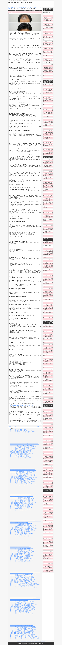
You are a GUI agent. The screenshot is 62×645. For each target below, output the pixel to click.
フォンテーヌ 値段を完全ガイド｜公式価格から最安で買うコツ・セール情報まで (48, 373)
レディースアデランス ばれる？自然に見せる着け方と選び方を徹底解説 (48, 251)
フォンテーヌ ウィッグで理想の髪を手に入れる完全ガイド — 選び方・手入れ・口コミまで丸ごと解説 (48, 335)
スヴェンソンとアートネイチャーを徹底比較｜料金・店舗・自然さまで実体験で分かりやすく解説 (48, 561)
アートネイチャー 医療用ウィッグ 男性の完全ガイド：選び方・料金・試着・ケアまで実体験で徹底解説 (23, 485)
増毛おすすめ (29, 641)
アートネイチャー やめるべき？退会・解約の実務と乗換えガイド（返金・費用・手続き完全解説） (23, 581)
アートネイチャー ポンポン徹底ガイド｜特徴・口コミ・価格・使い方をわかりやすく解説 (21, 635)
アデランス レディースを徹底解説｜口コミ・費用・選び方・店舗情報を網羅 (48, 92)
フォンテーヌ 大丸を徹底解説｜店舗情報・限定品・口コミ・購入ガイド (48, 402)
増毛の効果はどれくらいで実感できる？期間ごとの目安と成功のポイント (48, 34)
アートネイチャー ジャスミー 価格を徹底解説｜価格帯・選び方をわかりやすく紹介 (48, 183)
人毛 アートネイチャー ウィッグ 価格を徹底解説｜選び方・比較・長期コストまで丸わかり (48, 480)
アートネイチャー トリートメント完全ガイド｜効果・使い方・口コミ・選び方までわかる (21, 533)
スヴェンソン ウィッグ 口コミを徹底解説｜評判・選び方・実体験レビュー (48, 533)
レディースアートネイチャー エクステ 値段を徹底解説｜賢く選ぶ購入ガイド (48, 444)
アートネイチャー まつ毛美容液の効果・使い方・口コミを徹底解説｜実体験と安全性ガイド (22, 555)
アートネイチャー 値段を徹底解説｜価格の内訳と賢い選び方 (18, 429)
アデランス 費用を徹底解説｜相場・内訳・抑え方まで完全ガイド (48, 90)
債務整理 (33, 641)
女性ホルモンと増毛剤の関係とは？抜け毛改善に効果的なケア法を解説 (48, 52)
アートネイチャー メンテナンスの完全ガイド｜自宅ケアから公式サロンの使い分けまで (21, 573)
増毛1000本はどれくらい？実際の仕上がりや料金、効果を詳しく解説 (48, 60)
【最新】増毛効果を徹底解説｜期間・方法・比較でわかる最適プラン (21, 405)
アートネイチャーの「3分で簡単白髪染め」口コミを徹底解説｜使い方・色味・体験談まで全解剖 (22, 475)
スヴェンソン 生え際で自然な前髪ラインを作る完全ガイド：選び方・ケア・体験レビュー (48, 504)
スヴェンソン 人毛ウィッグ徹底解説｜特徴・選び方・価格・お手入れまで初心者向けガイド (48, 513)
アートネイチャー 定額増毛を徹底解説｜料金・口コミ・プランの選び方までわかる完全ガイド (22, 529)
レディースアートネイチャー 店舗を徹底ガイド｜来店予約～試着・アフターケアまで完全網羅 (48, 422)
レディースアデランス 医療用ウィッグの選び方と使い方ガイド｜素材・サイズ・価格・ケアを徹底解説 (48, 312)
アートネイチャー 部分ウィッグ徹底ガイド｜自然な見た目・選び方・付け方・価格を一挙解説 (22, 626)
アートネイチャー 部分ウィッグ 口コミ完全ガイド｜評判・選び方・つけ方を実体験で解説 (22, 630)
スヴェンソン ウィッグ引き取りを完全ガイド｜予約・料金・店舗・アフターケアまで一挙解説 (48, 545)
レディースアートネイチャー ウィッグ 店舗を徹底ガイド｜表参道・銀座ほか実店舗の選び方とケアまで (48, 470)
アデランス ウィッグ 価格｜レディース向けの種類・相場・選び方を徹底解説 (48, 273)
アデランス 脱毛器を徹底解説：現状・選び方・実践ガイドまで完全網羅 (48, 100)
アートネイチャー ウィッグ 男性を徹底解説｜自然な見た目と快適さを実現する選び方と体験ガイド (48, 193)
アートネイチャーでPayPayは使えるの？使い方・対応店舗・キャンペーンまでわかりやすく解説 (22, 634)
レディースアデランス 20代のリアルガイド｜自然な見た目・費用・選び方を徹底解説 (48, 305)
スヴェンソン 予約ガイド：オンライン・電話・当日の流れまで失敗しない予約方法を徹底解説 (48, 494)
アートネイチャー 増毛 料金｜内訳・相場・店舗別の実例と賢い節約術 (19, 458)
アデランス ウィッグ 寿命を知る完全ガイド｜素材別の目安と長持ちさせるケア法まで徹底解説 (48, 116)
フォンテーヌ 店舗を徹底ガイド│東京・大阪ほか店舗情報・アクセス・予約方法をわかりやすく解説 (48, 376)
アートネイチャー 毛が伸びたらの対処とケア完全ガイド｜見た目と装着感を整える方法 (21, 503)
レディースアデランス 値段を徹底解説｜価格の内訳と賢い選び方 (48, 245)
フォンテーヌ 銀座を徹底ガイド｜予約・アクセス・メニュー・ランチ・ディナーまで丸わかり (48, 396)
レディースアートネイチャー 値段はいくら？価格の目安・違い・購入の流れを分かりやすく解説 (48, 438)
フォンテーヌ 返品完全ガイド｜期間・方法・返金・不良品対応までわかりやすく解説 (48, 389)
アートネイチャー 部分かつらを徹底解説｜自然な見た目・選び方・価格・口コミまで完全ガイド (22, 628)
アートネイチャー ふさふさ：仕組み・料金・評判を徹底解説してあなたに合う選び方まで (21, 548)
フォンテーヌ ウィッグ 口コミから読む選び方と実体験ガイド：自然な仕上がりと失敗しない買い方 (48, 345)
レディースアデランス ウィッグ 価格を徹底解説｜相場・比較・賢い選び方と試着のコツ (48, 257)
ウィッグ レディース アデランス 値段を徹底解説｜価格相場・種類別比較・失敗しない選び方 (48, 302)
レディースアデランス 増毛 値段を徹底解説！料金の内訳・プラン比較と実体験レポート (48, 289)
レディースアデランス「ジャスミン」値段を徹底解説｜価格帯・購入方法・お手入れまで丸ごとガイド (48, 292)
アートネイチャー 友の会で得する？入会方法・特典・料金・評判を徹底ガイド (20, 532)
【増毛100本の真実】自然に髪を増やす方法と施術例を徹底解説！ (48, 62)
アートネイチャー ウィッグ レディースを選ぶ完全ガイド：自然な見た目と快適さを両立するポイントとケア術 (24, 444)
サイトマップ (43, 641)
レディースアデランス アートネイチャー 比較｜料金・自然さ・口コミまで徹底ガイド (48, 308)
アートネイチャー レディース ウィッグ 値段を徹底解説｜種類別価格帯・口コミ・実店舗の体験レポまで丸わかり (25, 599)
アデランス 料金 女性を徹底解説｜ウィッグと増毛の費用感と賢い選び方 (48, 140)
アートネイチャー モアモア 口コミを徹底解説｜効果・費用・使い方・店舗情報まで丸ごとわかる (22, 579)
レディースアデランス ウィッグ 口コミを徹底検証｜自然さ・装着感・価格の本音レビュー (48, 263)
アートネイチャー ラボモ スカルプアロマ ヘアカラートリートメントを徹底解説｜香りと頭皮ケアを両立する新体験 (25, 584)
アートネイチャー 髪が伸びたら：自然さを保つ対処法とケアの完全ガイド (19, 495)
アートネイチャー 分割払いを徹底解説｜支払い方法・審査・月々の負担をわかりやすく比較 (22, 631)
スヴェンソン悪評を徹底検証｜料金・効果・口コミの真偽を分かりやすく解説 (48, 555)
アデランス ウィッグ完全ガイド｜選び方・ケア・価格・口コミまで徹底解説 (48, 104)
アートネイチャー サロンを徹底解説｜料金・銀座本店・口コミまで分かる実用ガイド (21, 505)
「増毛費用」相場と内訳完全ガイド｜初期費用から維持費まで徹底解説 (48, 22)
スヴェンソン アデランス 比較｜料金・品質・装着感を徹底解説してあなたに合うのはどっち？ (48, 552)
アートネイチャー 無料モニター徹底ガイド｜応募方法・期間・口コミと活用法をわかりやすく (22, 560)
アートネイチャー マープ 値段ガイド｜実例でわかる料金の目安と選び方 (19, 557)
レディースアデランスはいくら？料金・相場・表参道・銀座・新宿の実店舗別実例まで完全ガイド (48, 315)
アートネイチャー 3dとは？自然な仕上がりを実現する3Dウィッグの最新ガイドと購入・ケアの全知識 (23, 477)
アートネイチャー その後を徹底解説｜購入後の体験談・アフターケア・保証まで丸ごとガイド (22, 520)
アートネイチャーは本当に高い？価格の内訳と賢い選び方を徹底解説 (19, 522)
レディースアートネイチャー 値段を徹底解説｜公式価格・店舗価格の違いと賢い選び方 (48, 409)
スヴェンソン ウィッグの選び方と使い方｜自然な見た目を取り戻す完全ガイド (48, 500)
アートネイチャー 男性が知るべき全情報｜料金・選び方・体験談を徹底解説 (20, 612)
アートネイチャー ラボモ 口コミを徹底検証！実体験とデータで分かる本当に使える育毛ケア (22, 585)
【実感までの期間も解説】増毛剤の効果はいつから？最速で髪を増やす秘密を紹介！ (48, 55)
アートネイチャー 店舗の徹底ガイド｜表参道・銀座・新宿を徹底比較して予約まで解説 (48, 178)
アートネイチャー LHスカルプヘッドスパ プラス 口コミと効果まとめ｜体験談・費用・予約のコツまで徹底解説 (24, 638)
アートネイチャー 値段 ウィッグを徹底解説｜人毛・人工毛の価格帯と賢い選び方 (20, 536)
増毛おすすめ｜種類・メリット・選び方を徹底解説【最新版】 (20, 2)
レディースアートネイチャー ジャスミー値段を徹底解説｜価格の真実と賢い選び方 (48, 418)
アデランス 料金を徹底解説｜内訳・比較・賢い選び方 (48, 95)
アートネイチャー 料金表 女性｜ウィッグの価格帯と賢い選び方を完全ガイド (20, 455)
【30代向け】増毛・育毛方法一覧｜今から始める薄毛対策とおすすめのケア (48, 75)
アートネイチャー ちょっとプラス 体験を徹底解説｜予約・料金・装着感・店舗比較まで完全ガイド (23, 525)
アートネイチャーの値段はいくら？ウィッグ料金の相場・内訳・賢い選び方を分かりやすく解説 (22, 448)
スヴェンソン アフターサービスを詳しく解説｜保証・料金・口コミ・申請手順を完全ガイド (48, 564)
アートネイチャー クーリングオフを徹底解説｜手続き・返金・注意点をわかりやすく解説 (21, 499)
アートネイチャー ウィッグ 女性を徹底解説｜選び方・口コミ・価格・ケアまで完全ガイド (22, 445)
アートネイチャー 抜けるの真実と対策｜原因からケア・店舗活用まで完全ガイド (20, 535)
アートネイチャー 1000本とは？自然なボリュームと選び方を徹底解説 (19, 473)
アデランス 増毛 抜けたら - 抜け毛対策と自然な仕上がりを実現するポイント (48, 84)
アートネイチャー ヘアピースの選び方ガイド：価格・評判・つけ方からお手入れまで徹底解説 (22, 551)
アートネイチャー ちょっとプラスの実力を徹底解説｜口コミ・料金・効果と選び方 (21, 523)
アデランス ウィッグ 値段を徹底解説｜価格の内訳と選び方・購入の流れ (48, 122)
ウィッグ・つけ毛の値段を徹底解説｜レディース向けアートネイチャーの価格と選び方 (48, 451)
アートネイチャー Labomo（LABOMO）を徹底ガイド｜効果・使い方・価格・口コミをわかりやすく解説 (23, 636)
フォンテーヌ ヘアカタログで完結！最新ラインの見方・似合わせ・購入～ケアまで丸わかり (48, 351)
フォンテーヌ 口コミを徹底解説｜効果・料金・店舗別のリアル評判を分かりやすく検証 (48, 370)
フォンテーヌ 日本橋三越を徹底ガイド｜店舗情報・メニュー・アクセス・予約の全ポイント (48, 399)
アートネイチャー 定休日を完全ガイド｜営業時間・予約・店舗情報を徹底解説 (20, 531)
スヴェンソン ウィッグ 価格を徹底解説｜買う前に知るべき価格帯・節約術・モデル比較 (48, 526)
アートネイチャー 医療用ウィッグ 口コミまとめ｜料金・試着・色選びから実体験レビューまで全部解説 (23, 484)
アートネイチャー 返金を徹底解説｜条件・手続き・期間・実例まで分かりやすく (20, 553)
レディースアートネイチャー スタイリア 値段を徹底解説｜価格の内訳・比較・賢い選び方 (48, 448)
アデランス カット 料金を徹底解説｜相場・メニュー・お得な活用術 (48, 147)
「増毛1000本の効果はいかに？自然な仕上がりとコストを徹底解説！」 (48, 57)
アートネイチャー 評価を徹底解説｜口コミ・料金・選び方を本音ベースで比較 (20, 547)
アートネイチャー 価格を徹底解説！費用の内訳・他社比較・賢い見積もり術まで (20, 494)
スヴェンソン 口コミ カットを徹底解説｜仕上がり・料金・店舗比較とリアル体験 (48, 516)
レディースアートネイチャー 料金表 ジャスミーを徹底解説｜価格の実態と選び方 (48, 457)
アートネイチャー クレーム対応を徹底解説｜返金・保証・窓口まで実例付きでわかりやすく (22, 500)
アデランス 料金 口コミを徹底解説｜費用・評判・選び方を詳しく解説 (48, 143)
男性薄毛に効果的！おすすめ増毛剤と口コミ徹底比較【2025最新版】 (48, 41)
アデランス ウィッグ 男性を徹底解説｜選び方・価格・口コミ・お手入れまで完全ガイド (48, 124)
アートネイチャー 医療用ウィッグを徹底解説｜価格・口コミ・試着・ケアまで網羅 (21, 483)
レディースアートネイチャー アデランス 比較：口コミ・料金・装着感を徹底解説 (48, 483)
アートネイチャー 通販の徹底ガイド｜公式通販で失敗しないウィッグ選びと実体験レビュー (22, 526)
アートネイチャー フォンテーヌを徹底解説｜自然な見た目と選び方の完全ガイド (20, 549)
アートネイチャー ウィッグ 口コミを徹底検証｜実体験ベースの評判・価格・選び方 (48, 190)
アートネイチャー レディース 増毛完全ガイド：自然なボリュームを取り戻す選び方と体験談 (22, 601)
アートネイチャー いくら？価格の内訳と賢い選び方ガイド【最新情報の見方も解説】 (48, 174)
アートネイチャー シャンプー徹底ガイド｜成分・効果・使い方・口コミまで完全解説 (21, 507)
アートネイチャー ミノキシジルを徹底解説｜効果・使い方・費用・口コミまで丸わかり (21, 559)
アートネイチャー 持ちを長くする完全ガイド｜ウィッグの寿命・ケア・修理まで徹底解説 (21, 576)
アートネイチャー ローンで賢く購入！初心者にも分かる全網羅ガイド (19, 602)
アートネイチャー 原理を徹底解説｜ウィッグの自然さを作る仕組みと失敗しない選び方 (21, 605)
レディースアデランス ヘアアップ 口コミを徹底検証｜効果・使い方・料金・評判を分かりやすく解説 (48, 282)
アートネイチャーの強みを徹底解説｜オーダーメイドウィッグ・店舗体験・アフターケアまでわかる (23, 527)
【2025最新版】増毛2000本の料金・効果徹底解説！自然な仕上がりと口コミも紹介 (48, 71)
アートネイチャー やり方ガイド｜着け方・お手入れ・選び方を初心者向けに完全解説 (21, 580)
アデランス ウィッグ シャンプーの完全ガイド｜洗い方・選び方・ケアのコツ (48, 119)
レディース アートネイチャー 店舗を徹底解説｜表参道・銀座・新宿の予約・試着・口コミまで (22, 469)
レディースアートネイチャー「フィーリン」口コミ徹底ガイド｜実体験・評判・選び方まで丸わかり (48, 477)
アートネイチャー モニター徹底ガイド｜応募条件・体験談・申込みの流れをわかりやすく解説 (22, 577)
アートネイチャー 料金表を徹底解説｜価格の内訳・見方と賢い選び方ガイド (20, 454)
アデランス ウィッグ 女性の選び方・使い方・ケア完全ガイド (48, 130)
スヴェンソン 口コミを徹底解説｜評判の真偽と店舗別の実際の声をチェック (48, 497)
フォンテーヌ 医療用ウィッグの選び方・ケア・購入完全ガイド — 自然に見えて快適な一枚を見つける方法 (48, 329)
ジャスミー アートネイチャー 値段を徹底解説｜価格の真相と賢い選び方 (19, 452)
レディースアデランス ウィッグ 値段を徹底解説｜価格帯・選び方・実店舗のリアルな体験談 (48, 260)
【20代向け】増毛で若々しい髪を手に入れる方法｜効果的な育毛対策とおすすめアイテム (48, 68)
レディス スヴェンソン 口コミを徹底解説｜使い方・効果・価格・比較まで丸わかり (48, 523)
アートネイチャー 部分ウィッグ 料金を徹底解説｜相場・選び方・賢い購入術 (20, 456)
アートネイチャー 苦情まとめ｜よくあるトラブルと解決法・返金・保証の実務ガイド (21, 501)
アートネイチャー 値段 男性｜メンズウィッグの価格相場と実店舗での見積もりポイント (21, 447)
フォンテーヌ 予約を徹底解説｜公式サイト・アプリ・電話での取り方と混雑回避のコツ (48, 386)
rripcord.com (18, 641)
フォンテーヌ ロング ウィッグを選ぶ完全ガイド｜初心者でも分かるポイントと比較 (48, 363)
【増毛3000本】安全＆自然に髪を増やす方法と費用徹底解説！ (48, 77)
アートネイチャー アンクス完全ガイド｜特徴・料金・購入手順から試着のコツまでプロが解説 (22, 481)
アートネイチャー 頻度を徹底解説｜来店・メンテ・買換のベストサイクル (19, 546)
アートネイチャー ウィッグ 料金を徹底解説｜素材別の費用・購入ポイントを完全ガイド (48, 186)
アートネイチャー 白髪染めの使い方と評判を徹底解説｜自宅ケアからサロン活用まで (21, 510)
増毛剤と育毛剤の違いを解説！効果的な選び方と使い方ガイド (48, 46)
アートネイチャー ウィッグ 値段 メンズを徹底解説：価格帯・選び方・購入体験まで (48, 196)
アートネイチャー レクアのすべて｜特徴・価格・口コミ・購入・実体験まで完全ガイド (21, 598)
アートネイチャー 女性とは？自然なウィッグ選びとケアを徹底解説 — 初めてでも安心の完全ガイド (23, 607)
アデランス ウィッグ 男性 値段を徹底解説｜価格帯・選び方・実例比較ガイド (48, 128)
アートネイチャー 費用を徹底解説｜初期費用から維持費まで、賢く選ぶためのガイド (21, 430)
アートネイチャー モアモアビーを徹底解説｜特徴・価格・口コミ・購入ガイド (20, 575)
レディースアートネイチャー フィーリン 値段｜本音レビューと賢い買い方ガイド (48, 428)
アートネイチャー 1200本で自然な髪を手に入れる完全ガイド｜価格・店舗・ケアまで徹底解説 (22, 471)
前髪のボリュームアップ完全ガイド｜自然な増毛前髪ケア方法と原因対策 (48, 27)
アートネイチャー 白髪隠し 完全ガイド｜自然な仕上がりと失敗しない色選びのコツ (21, 508)
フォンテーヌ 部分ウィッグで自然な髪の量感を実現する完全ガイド (48, 357)
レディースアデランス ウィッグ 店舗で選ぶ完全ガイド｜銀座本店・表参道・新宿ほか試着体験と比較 (48, 266)
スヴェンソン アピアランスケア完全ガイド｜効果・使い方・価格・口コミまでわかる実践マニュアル (48, 570)
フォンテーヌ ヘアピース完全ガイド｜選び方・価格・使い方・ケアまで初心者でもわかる (48, 348)
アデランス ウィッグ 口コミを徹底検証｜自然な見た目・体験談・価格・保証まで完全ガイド (48, 137)
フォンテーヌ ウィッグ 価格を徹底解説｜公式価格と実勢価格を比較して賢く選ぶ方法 (48, 342)
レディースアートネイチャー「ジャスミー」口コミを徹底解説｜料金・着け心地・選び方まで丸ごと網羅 (48, 473)
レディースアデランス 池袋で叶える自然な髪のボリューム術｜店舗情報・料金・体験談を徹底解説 (48, 318)
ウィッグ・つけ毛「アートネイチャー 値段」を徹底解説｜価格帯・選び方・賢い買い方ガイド (48, 235)
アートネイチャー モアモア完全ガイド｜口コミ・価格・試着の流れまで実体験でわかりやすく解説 (23, 574)
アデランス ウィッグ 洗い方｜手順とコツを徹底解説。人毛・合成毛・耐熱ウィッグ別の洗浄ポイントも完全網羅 (48, 134)
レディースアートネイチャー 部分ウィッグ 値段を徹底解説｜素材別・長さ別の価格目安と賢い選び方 (48, 460)
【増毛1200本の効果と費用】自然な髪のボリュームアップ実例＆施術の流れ (48, 65)
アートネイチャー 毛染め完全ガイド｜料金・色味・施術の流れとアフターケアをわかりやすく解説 (23, 502)
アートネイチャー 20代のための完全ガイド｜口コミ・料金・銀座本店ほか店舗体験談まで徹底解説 (23, 474)
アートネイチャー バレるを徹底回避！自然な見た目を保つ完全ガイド (19, 433)
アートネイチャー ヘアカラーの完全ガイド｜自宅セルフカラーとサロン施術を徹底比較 (21, 550)
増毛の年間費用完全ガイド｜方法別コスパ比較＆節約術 (48, 18)
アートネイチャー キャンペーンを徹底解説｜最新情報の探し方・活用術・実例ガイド (21, 497)
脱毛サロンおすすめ (23, 641)
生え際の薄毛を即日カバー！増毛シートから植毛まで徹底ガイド (48, 20)
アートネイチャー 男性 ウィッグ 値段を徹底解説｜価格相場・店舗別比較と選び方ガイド (21, 611)
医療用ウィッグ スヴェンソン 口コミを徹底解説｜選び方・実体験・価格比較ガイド (48, 520)
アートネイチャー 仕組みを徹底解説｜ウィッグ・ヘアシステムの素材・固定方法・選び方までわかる (23, 509)
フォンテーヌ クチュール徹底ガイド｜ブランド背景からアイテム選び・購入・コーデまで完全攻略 (48, 392)
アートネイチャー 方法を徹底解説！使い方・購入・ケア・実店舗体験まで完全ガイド (21, 554)
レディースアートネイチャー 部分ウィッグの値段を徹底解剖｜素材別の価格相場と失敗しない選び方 (48, 415)
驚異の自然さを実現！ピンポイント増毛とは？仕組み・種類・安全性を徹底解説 (48, 31)
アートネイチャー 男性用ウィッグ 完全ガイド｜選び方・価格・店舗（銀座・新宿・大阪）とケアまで (23, 613)
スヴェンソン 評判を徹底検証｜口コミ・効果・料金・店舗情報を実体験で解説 (48, 507)
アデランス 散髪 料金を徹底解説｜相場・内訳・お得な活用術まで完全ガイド (48, 150)
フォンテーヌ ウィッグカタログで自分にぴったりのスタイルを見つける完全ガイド (48, 338)
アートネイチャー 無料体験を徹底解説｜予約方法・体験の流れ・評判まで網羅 (20, 561)
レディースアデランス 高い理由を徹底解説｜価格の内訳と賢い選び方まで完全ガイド (48, 248)
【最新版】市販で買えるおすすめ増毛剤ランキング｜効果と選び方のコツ (48, 49)
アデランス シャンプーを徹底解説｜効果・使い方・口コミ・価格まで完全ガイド (48, 107)
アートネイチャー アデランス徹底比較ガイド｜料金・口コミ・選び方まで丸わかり (21, 478)
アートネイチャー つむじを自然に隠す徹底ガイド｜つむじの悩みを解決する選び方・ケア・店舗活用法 (23, 528)
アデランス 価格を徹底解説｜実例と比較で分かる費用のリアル (48, 98)
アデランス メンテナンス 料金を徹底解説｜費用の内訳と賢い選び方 (48, 145)
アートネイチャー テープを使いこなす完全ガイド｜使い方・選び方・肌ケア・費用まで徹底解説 (22, 530)
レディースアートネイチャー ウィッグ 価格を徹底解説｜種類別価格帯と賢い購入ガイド (48, 431)
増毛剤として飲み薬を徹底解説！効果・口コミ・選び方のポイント (48, 39)
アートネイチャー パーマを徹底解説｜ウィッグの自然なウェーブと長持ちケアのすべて (21, 633)
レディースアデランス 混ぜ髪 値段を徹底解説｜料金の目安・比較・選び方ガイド (48, 295)
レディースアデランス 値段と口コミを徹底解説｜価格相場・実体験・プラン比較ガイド (48, 286)
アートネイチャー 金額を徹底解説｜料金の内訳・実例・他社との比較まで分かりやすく (21, 496)
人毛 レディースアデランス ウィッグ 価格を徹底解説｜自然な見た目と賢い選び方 (48, 279)
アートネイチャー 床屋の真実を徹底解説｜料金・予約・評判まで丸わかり (19, 534)
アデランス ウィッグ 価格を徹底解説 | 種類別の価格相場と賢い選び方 (48, 113)
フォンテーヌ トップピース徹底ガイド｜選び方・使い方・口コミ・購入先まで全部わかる (48, 367)
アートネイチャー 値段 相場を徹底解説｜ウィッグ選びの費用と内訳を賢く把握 (20, 450)
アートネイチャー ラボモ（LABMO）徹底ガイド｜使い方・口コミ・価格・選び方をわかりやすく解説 (23, 583)
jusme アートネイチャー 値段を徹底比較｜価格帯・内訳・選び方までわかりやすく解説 (21, 453)
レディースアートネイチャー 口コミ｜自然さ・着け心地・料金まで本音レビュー (48, 425)
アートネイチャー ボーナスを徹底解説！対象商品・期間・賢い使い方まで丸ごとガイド (21, 632)
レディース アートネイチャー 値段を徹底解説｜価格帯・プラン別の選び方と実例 (20, 451)
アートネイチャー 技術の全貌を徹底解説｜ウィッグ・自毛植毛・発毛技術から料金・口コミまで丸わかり (23, 604)
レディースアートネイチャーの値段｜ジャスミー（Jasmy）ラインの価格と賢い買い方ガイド (48, 441)
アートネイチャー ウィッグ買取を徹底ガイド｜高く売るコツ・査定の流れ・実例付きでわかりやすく (23, 446)
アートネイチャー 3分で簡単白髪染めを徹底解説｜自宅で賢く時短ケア (19, 476)
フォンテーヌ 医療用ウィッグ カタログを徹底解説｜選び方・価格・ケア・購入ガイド (48, 332)
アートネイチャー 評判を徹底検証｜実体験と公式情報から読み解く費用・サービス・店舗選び (22, 431)
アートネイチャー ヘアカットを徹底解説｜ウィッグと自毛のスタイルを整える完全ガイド (21, 552)
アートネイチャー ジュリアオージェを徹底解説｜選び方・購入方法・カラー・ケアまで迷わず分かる (23, 609)
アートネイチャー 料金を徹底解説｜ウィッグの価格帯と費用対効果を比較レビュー (21, 432)
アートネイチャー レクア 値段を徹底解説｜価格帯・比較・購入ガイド (19, 600)
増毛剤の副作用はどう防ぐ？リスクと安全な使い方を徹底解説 (48, 44)
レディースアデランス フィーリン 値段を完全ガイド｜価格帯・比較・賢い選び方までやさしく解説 (48, 299)
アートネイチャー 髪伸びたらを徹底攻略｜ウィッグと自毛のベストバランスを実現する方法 (22, 603)
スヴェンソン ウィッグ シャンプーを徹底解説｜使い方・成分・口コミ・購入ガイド (48, 539)
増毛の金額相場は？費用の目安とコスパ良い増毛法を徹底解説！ (48, 37)
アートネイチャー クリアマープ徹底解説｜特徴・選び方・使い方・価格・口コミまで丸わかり (22, 498)
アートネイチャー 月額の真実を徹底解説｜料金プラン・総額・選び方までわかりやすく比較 (22, 606)
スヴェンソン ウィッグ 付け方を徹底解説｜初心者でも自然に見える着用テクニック (48, 542)
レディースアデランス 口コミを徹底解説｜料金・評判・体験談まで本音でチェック (48, 242)
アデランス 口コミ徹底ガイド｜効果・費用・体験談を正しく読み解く (48, 87)
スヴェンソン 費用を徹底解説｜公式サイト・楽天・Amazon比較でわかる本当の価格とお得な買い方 (48, 510)
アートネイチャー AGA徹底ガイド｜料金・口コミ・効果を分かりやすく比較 (20, 482)
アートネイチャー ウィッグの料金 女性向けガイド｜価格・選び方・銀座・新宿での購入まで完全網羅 (23, 459)
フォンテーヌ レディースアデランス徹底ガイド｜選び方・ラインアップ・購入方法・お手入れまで (48, 326)
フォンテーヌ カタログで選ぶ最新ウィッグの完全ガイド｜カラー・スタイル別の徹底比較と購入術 (48, 383)
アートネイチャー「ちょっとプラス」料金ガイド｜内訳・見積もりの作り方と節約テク (21, 457)
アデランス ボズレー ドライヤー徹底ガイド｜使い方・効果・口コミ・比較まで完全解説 (48, 110)
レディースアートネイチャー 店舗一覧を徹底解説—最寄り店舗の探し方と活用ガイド (48, 467)
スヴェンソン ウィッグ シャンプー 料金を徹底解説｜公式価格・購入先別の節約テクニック (48, 549)
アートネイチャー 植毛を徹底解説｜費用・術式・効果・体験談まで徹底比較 (20, 506)
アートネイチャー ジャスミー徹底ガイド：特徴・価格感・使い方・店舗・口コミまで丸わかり (22, 608)
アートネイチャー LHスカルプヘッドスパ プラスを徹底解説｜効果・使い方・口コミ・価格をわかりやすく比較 (24, 637)
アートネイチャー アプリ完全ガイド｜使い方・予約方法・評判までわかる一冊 (20, 480)
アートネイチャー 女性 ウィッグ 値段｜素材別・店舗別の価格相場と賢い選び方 (20, 610)
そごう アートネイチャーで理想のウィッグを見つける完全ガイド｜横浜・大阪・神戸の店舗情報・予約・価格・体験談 (25, 521)
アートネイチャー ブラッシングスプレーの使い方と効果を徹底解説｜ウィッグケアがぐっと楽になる (23, 629)
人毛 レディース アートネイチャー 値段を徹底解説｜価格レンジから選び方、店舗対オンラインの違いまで (48, 454)
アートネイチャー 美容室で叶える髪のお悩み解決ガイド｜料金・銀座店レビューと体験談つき (22, 624)
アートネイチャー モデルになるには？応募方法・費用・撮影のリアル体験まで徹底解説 (21, 578)
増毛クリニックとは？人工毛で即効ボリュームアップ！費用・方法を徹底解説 (48, 15)
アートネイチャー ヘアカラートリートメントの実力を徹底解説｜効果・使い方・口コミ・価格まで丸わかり (24, 562)
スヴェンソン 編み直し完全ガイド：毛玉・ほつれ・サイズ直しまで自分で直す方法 (48, 567)
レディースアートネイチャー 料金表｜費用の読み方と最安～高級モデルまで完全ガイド (48, 412)
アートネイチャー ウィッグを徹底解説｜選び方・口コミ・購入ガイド (48, 180)
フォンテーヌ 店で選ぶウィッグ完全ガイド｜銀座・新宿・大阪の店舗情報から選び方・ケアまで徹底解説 (48, 380)
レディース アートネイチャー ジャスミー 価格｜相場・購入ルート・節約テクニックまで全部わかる (23, 470)
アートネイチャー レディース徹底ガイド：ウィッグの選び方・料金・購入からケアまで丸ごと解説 (23, 597)
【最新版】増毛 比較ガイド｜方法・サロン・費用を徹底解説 (48, 25)
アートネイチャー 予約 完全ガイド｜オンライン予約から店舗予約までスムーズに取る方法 (22, 582)
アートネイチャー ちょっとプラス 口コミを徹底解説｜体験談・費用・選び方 (20, 524)
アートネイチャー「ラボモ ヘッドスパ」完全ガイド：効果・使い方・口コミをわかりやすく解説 (22, 586)
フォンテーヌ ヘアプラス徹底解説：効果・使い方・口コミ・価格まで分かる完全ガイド (48, 355)
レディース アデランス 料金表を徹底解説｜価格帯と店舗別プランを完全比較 (48, 153)
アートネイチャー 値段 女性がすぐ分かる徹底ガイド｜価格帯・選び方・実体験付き (21, 449)
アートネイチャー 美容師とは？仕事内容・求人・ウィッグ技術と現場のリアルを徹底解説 (21, 625)
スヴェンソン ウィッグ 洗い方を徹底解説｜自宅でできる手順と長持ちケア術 (48, 529)
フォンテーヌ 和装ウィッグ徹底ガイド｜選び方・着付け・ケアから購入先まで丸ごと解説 (48, 360)
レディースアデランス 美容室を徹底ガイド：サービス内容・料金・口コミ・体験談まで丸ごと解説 (48, 253)
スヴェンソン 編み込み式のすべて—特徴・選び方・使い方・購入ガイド (48, 558)
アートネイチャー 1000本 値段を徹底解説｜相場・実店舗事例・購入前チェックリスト (21, 472)
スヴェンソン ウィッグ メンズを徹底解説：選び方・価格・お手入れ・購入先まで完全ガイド (48, 536)
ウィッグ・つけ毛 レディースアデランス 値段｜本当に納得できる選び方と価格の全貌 (48, 276)
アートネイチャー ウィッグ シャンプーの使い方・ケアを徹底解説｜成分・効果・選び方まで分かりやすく (24, 443)
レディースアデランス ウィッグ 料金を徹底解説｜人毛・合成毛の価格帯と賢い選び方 (48, 270)
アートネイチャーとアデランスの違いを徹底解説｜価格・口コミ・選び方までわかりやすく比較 (22, 479)
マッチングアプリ (37, 641)
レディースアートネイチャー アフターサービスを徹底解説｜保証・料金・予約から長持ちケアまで (48, 486)
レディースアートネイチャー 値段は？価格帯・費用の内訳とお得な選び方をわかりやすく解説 (48, 435)
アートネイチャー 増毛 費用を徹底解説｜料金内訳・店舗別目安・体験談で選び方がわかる (22, 558)
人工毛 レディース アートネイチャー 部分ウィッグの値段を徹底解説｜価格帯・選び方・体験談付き (48, 464)
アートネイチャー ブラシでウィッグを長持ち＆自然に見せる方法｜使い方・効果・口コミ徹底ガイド (23, 627)
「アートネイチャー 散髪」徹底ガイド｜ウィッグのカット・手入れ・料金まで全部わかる (21, 504)
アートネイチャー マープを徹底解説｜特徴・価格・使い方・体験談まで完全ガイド (21, 556)
